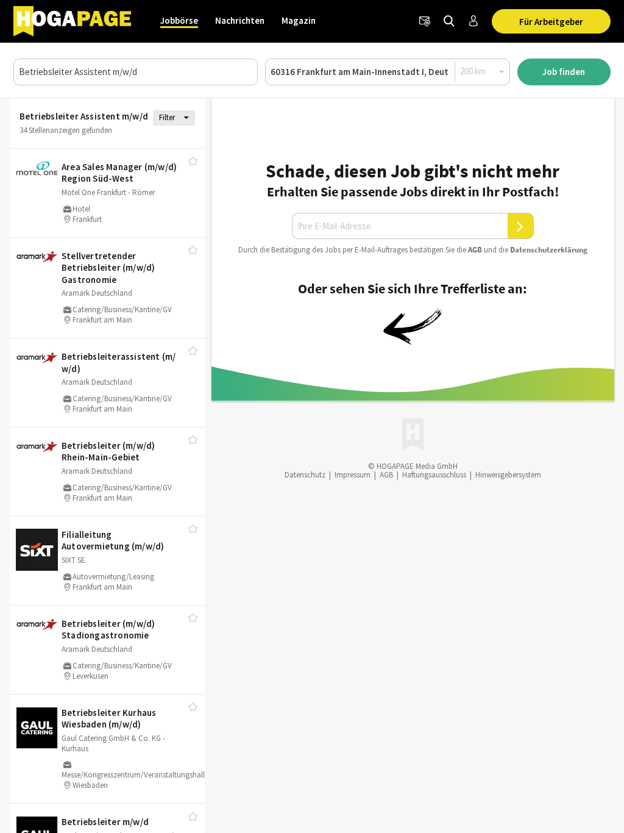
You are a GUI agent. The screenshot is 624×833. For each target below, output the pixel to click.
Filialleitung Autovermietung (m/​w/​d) (113, 540)
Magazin (299, 20)
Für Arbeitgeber (551, 21)
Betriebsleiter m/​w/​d (105, 822)
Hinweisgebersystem (508, 475)
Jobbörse (179, 20)
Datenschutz (305, 475)
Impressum (352, 475)
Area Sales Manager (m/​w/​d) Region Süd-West (119, 173)
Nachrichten (239, 20)
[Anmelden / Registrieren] (473, 21)
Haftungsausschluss (434, 475)
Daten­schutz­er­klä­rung (548, 250)
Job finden (563, 71)
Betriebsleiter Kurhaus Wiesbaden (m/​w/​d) (109, 719)
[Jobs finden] (449, 21)
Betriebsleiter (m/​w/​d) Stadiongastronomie (108, 630)
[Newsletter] (425, 21)
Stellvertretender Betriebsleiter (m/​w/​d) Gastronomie (108, 267)
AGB (475, 250)
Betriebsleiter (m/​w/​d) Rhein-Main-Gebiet (108, 451)
